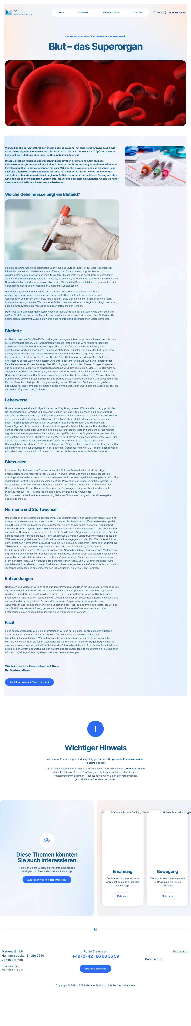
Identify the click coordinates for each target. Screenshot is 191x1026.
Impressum (181, 951)
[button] (95, 1014)
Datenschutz (154, 959)
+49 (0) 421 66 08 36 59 (95, 956)
